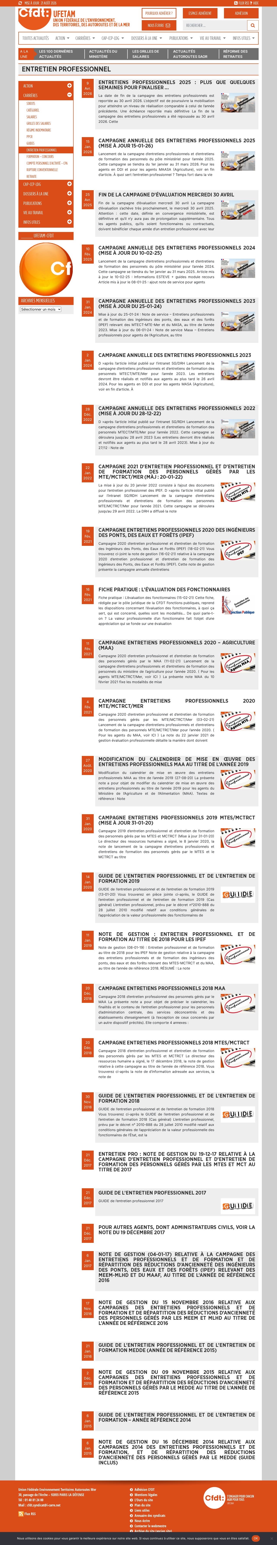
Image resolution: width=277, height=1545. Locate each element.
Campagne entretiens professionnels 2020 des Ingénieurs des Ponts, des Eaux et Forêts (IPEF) (176, 533)
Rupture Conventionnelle (42, 170)
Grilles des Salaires (39, 123)
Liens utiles (142, 1510)
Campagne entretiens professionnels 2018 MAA (161, 988)
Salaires (32, 117)
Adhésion (241, 13)
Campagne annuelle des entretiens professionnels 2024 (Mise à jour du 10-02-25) (176, 250)
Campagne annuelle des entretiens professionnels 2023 (174, 355)
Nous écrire (142, 1520)
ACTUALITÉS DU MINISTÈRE (103, 54)
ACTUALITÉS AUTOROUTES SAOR (190, 54)
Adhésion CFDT (145, 1489)
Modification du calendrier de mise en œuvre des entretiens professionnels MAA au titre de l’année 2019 (176, 762)
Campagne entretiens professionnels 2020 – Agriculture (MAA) (176, 645)
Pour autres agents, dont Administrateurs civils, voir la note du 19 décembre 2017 (176, 1230)
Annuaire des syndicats (150, 1515)
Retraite (32, 176)
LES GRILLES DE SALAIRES (145, 54)
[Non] (271, 1538)
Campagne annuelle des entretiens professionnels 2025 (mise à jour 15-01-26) (176, 143)
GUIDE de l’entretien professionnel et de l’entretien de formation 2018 (176, 1098)
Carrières (83, 38)
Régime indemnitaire (39, 130)
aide (256, 3)
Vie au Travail (211, 38)
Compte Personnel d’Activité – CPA (47, 163)
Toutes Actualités (36, 38)
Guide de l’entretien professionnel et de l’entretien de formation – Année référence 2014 (176, 1417)
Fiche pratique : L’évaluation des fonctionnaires (164, 589)
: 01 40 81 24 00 (30, 1500)
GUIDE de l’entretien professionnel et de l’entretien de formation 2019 (176, 879)
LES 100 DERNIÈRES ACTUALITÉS (56, 54)
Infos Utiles (242, 38)
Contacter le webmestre (150, 1526)
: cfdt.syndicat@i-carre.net (39, 1505)
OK (256, 1538)
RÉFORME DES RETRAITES (235, 54)
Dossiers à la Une (144, 38)
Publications (179, 38)
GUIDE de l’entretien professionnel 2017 (152, 1193)
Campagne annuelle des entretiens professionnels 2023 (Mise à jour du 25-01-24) (176, 304)
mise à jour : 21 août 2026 (40, 3)
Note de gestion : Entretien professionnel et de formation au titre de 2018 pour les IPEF (176, 937)
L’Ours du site (144, 1500)
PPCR (29, 137)
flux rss (244, 3)
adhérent (200, 13)
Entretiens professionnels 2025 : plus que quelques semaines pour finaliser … (176, 85)
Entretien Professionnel (42, 150)
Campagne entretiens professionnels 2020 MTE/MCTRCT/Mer (176, 704)
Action (60, 38)
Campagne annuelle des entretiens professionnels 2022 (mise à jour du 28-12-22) (176, 411)
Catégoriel (33, 110)
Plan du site (142, 1505)
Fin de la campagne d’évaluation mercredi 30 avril (166, 195)
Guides (30, 143)
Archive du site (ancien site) (153, 1531)
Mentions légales (146, 1494)
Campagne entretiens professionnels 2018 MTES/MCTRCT (174, 1043)
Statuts (31, 103)
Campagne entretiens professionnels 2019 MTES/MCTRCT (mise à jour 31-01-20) (176, 820)
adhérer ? (158, 13)
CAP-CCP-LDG (111, 38)
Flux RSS (30, 1513)
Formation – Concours (40, 156)
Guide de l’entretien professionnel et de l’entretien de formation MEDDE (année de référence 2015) (176, 1348)
